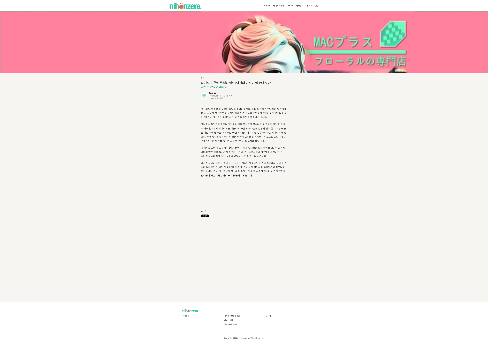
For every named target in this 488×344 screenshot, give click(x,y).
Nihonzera (213, 93)
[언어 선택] (317, 5)
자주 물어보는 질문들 (232, 316)
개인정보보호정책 (230, 324)
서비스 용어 (228, 320)
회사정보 (185, 316)
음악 (202, 78)
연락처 (268, 316)
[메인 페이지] (185, 5)
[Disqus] (244, 250)
